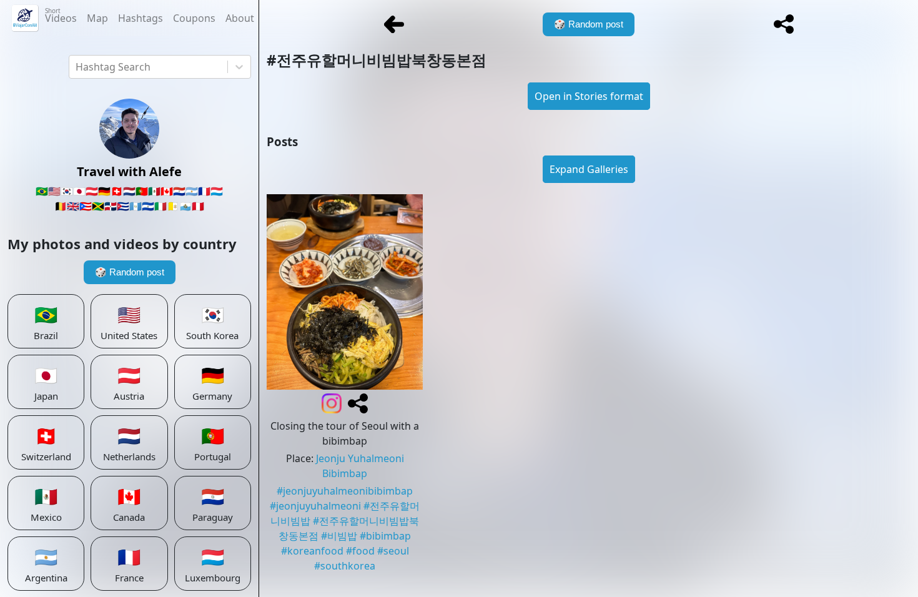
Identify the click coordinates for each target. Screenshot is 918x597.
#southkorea (344, 566)
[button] (784, 24)
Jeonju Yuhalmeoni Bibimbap (360, 465)
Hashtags (140, 18)
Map (97, 18)
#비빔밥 (339, 536)
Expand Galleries (589, 169)
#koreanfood (312, 551)
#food (360, 551)
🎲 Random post (129, 272)
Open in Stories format (589, 96)
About (239, 18)
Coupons (194, 18)
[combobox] (77, 66)
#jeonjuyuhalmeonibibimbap (345, 491)
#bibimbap (385, 536)
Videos (61, 15)
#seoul (393, 551)
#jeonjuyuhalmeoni (315, 506)
